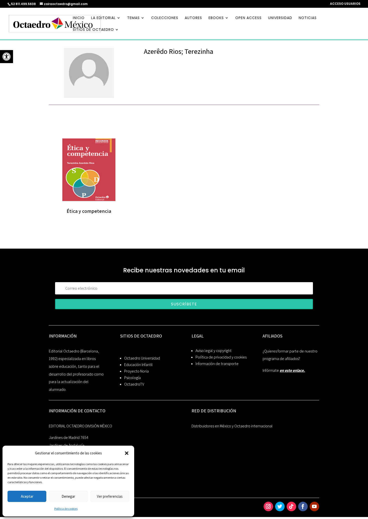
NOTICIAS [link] (308, 18)
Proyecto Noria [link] (136, 371)
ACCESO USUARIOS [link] (345, 4)
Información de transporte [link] (217, 363)
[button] (126, 453)
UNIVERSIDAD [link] (280, 18)
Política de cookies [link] (66, 508)
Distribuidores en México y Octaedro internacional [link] (232, 426)
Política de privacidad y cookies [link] (221, 357)
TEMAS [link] (133, 18)
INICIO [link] (79, 18)
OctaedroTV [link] (134, 384)
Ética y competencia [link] (89, 211)
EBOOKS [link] (216, 18)
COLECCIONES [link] (164, 18)
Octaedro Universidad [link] (142, 358)
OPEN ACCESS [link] (248, 18)
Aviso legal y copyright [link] (214, 350)
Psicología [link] (132, 377)
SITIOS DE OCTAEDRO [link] (93, 30)
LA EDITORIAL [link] (103, 18)
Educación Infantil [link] (138, 364)
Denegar (68, 496)
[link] (6, 56)
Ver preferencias (110, 496)
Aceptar (27, 496)
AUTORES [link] (193, 18)
